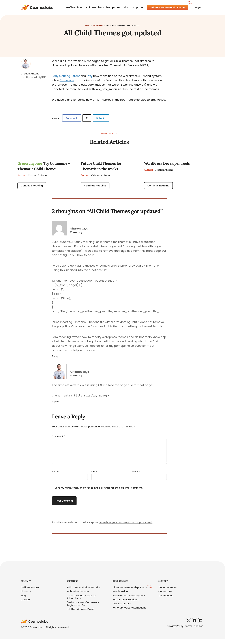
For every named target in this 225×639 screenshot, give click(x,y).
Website (135, 471)
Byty (89, 76)
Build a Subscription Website (83, 587)
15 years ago (76, 232)
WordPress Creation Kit (126, 599)
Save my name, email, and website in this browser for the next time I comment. (98, 487)
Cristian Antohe (32, 175)
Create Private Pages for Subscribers (81, 597)
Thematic (98, 25)
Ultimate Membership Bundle (167, 7)
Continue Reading (32, 185)
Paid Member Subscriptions (103, 7)
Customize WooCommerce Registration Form (83, 604)
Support (138, 7)
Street (75, 76)
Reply (55, 356)
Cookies (198, 626)
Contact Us (165, 591)
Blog (126, 7)
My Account (165, 595)
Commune (67, 80)
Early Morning (61, 76)
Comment (58, 436)
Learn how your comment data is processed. (125, 522)
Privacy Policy (175, 626)
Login (198, 7)
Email (95, 471)
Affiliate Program (31, 587)
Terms (188, 626)
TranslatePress (121, 603)
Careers (25, 599)
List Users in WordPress (80, 609)
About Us (26, 591)
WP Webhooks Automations (129, 607)
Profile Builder (74, 7)
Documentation (167, 587)
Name (56, 471)
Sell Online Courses (78, 591)
